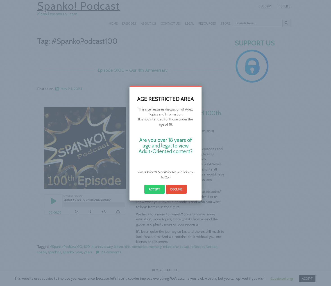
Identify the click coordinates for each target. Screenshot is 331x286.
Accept (154, 189)
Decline (176, 189)
